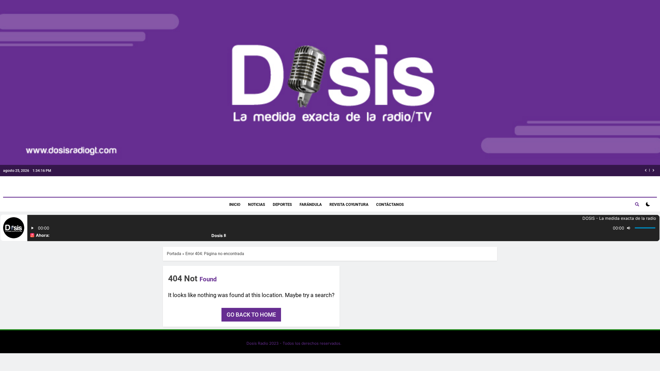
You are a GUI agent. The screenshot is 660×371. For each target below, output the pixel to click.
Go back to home (251, 314)
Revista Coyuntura (348, 204)
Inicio (234, 204)
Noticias (256, 204)
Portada (174, 253)
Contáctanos (390, 204)
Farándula (311, 204)
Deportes (282, 204)
